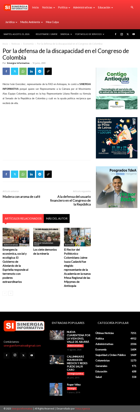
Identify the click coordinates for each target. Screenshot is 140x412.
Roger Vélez (74, 384)
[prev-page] (5, 293)
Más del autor (56, 218)
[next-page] (10, 293)
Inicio (35, 7)
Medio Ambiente (30, 22)
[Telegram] (39, 71)
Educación (104, 7)
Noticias (47, 7)
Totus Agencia (82, 408)
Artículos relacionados (23, 218)
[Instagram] (121, 34)
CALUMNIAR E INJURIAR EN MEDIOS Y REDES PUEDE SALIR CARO (77, 363)
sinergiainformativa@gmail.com (22, 345)
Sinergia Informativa (18, 63)
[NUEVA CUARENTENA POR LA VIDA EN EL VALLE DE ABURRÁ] (57, 335)
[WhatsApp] (23, 71)
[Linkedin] (31, 71)
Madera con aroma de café (21, 197)
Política (62, 7)
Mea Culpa (52, 22)
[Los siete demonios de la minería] (46, 237)
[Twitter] (127, 34)
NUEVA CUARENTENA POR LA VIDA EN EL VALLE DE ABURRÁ (78, 336)
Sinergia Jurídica (75, 373)
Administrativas (82, 7)
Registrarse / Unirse (46, 34)
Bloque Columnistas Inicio (43, 244)
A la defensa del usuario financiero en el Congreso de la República (70, 200)
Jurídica (10, 22)
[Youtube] (133, 34)
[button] (132, 7)
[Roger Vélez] (57, 389)
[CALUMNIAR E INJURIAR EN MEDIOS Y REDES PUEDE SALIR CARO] (57, 359)
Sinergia (64, 34)
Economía (28, 43)
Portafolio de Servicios (88, 34)
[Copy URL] (48, 71)
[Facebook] (115, 34)
